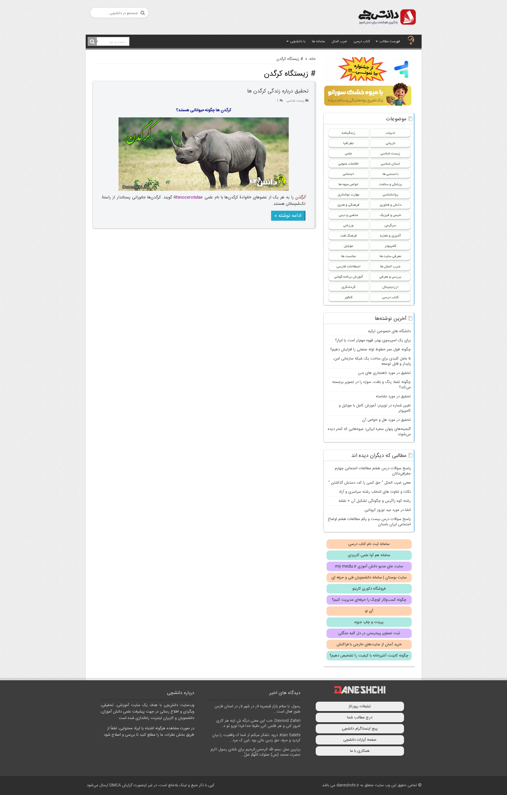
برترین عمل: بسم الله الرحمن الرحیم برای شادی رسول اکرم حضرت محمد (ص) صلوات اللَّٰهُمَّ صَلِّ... (255, 752)
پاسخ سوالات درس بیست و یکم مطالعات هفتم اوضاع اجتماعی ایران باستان (369, 522)
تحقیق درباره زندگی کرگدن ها (277, 91)
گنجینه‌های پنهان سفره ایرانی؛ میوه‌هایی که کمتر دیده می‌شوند (369, 432)
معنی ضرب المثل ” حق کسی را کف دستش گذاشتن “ (369, 483)
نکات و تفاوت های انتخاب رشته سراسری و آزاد (375, 492)
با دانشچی (297, 41)
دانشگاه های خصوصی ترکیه (389, 331)
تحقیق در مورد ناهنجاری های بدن (384, 373)
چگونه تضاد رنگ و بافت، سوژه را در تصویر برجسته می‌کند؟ (371, 385)
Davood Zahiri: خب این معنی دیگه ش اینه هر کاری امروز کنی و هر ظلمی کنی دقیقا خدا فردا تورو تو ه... (258, 723)
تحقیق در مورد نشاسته (393, 396)
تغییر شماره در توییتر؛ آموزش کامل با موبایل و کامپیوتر (375, 408)
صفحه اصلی (411, 41)
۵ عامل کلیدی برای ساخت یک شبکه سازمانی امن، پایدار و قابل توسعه (372, 361)
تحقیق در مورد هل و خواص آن (386, 420)
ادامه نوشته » (287, 216)
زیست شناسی (296, 101)
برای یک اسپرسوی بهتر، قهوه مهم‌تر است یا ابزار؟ (373, 340)
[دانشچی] (386, 18)
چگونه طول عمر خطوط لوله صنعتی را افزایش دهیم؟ (370, 349)
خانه (312, 59)
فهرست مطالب (389, 41)
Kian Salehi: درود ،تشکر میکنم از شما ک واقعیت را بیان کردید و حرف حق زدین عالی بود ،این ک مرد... (256, 738)
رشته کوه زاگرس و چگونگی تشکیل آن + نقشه (375, 501)
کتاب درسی (362, 41)
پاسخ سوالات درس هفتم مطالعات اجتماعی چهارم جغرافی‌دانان (373, 471)
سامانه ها (318, 41)
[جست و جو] (92, 41)
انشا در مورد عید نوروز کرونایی (387, 510)
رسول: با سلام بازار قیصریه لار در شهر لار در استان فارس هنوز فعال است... (257, 709)
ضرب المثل (339, 41)
